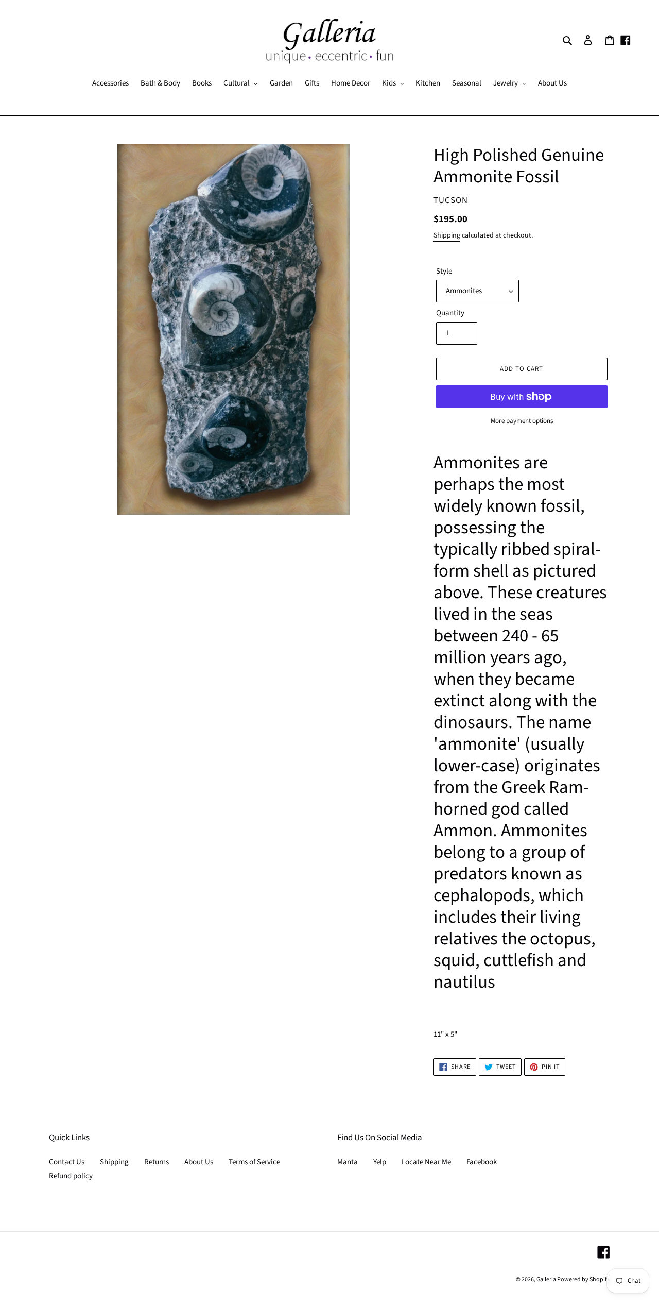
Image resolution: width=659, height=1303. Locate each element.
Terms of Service (254, 1162)
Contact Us (66, 1162)
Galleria (546, 1279)
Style (444, 271)
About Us (198, 1162)
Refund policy (71, 1176)
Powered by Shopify (583, 1279)
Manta (347, 1162)
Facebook (481, 1162)
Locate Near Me (426, 1162)
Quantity (450, 313)
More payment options (522, 421)
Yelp (379, 1162)
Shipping (446, 235)
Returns (156, 1162)
